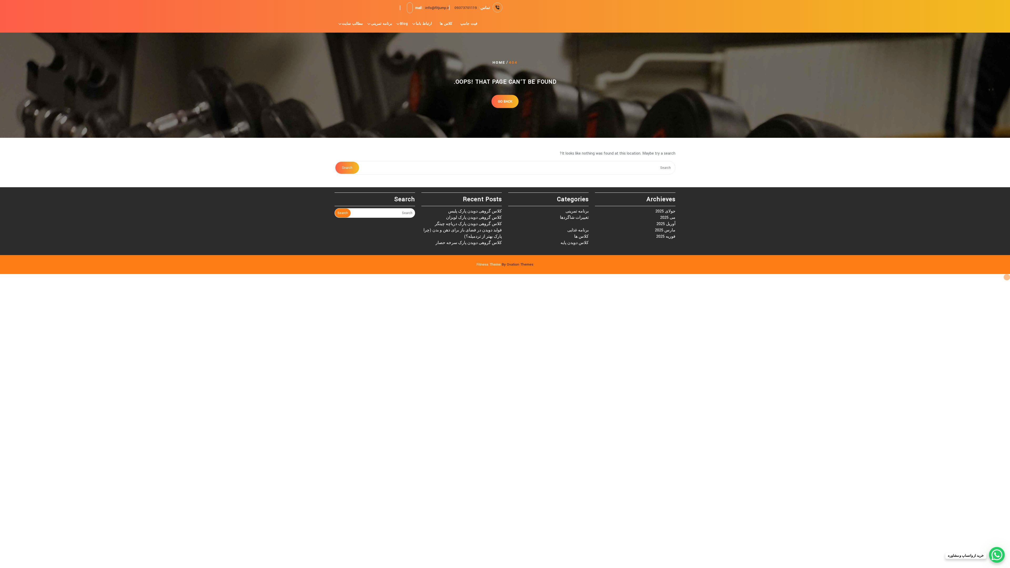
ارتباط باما (424, 23)
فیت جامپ (468, 23)
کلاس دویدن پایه (574, 243)
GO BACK (505, 101)
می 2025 (667, 217)
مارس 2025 (665, 230)
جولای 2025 (665, 211)
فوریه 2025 (665, 236)
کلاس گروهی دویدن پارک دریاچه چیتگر (468, 224)
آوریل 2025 (665, 224)
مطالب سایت (352, 23)
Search (347, 167)
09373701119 (465, 7)
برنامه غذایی (578, 230)
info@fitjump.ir (437, 7)
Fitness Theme (505, 264)
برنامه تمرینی (381, 23)
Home (499, 62)
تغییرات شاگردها (574, 217)
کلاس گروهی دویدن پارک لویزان (474, 217)
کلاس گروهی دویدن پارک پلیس (475, 211)
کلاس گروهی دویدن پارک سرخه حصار (469, 243)
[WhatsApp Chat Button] (997, 555)
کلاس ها (446, 23)
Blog (404, 23)
